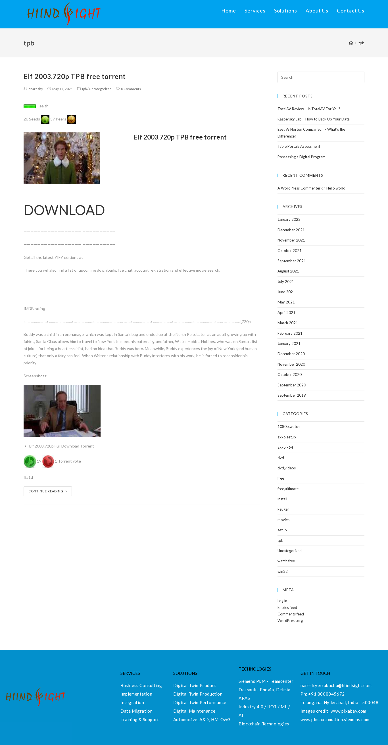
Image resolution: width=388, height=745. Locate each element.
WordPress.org (290, 620)
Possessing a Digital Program (302, 157)
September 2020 (292, 385)
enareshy (35, 89)
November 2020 (291, 364)
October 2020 (290, 374)
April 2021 (286, 312)
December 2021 (291, 230)
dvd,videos (287, 468)
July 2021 (286, 281)
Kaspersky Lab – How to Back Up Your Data (314, 119)
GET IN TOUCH (315, 673)
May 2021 (286, 302)
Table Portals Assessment (299, 146)
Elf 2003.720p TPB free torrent (75, 76)
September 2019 (292, 395)
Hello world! (336, 188)
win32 (283, 571)
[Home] (351, 43)
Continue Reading (45, 491)
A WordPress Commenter (299, 188)
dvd (281, 457)
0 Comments (131, 89)
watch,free (286, 561)
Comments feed (291, 614)
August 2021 (288, 271)
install (282, 499)
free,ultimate (288, 488)
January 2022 (289, 219)
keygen (283, 509)
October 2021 (290, 250)
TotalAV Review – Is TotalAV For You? (309, 109)
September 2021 (292, 261)
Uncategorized (100, 89)
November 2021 (291, 240)
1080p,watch (289, 426)
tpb (84, 89)
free (281, 478)
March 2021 (288, 323)
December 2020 (291, 353)
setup (282, 530)
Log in (282, 600)
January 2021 (289, 343)
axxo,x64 (285, 447)
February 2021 (290, 333)
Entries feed (287, 607)
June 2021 (286, 292)
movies (283, 519)
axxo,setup (287, 437)
